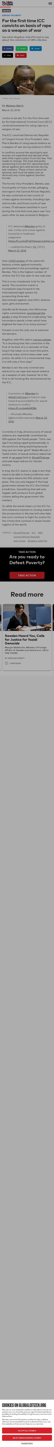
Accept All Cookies (27, 1430)
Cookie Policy (27, 1443)
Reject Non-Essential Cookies (27, 1438)
